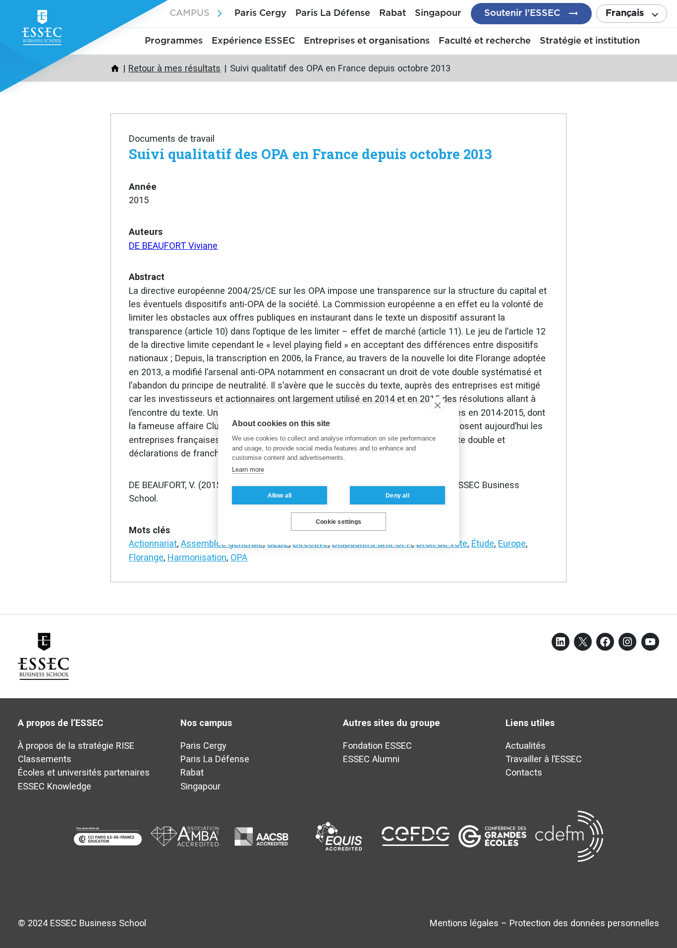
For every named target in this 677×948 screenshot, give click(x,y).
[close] (437, 404)
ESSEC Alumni (371, 759)
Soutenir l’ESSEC (522, 13)
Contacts (524, 772)
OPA (238, 557)
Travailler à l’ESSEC (544, 759)
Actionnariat (153, 543)
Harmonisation (197, 557)
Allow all (280, 495)
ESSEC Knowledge (54, 786)
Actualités (526, 745)
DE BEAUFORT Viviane (173, 245)
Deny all (397, 495)
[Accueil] (115, 68)
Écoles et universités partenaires (84, 772)
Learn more (248, 469)
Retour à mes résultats (174, 68)
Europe (512, 543)
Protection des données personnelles (584, 923)
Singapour (438, 13)
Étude (482, 543)
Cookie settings (338, 521)
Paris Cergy (260, 13)
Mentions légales (464, 923)
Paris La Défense (332, 13)
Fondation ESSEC (377, 745)
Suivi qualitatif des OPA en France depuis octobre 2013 (310, 154)
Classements (44, 759)
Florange (146, 557)
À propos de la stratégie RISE (76, 745)
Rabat (392, 13)
